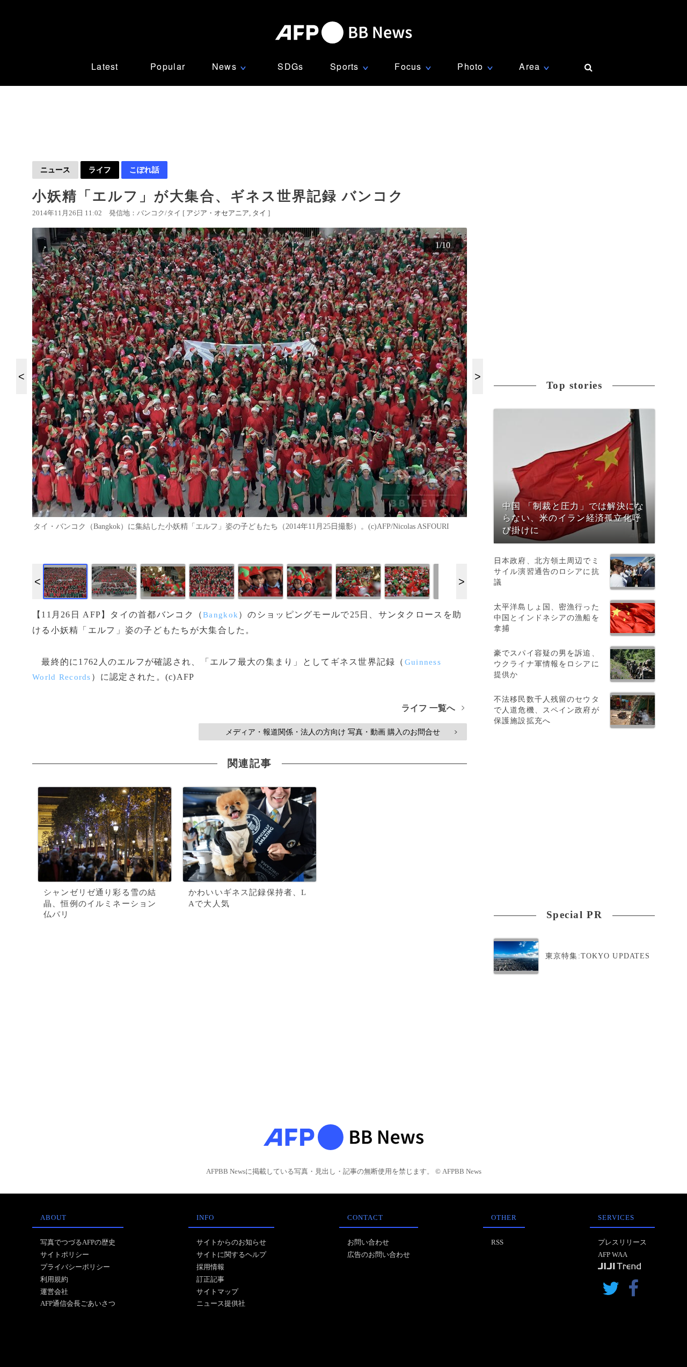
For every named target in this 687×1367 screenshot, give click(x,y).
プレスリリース (622, 1242)
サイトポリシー (64, 1254)
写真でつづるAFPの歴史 (77, 1242)
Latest (105, 66)
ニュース (55, 169)
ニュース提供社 (220, 1303)
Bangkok (220, 614)
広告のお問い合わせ (378, 1254)
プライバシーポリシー (75, 1267)
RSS (497, 1242)
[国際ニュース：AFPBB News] (343, 32)
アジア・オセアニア (217, 213)
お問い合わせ (368, 1242)
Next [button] (477, 376)
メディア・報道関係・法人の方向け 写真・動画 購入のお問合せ (341, 732)
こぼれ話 (144, 169)
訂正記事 (210, 1279)
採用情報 (210, 1267)
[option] (249, 384)
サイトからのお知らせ (231, 1242)
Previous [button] (21, 376)
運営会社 (54, 1292)
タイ (259, 213)
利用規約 (54, 1279)
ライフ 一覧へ (432, 707)
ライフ (100, 169)
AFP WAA (612, 1254)
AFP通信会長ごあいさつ (77, 1303)
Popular (167, 66)
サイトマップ (217, 1292)
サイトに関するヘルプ (231, 1254)
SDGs (290, 66)
